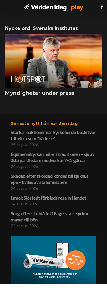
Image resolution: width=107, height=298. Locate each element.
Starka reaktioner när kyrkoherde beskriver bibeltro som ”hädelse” (53, 135)
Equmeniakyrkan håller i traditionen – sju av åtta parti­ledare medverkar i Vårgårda (53, 157)
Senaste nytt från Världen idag (44, 123)
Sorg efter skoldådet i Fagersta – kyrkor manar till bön (50, 216)
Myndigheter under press (39, 93)
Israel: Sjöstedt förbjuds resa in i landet (48, 197)
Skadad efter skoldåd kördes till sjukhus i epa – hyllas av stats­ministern (50, 179)
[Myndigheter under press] (53, 61)
